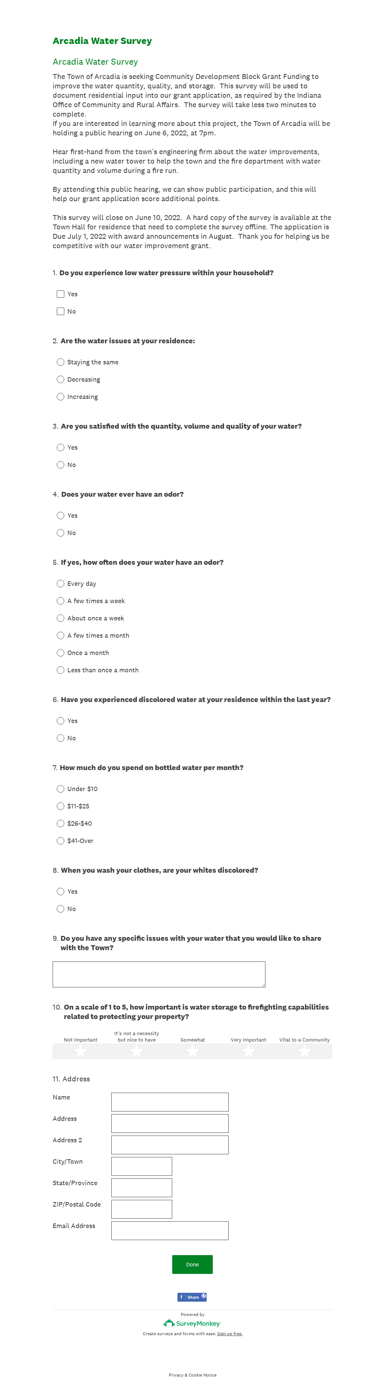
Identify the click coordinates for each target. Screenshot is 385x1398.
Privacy (176, 1375)
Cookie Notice (203, 1375)
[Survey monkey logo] (193, 1323)
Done (192, 1264)
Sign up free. (230, 1334)
